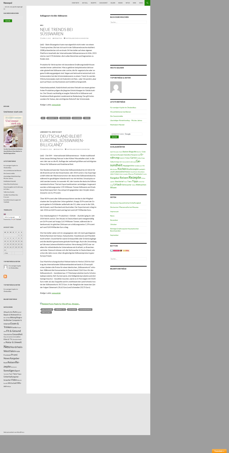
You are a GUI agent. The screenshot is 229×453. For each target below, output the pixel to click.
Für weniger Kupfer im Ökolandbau (123, 107)
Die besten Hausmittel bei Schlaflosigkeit (125, 203)
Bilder (113, 3)
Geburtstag (140, 158)
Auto (120, 152)
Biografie (132, 152)
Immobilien (17, 337)
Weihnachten (141, 185)
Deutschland (47, 309)
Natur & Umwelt (14, 342)
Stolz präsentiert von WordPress (14, 432)
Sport (17, 370)
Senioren (14, 367)
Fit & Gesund (13, 330)
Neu (41, 25)
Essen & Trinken (124, 158)
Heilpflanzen (138, 166)
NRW (134, 3)
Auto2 (19, 312)
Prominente (138, 174)
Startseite (75, 3)
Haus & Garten (8, 337)
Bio (43, 118)
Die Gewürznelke (116, 116)
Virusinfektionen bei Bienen (120, 112)
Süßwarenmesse (85, 309)
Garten (133, 157)
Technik (6, 374)
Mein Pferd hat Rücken (11, 184)
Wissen (113, 187)
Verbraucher (127, 185)
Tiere (129, 181)
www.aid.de (56, 104)
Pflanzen (131, 174)
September (114, 235)
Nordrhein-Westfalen (138, 172)
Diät (138, 155)
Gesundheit (103, 3)
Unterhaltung (10, 377)
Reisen (120, 3)
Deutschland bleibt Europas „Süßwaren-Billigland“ (62, 140)
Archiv (10, 312)
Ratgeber (114, 178)
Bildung (13, 317)
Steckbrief (119, 181)
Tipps (135, 181)
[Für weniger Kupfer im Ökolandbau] (116, 87)
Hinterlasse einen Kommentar (77, 38)
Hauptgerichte (128, 165)
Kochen (122, 168)
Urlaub (117, 184)
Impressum (114, 211)
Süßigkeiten (65, 118)
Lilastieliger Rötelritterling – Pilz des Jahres (126, 120)
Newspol (8, 3)
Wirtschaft (57, 132)
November (114, 220)
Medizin (127, 172)
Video (141, 3)
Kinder (115, 169)
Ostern (116, 174)
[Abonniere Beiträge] (5, 276)
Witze (128, 3)
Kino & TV (8, 339)
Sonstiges (9, 370)
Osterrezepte (123, 174)
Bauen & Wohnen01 (11, 315)
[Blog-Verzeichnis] (115, 250)
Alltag (6, 312)
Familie (14, 327)
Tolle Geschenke (9, 192)
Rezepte (93, 3)
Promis (144, 174)
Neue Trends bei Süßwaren (56, 31)
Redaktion (58, 38)
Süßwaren (77, 118)
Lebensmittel (52, 118)
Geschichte (8, 334)
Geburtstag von (116, 162)
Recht (5, 363)
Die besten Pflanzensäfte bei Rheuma (124, 207)
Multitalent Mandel (117, 125)
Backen (125, 152)
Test (125, 181)
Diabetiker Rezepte (130, 155)
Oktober (113, 224)
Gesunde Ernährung (128, 162)
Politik (18, 351)
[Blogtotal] (125, 250)
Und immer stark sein (13, 112)
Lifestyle (15, 339)
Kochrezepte (132, 169)
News (112, 216)
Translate (18, 219)
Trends (87, 118)
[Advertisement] (128, 44)
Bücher (139, 152)
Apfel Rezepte (114, 152)
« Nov (6, 253)
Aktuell (85, 3)
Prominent (7, 355)
